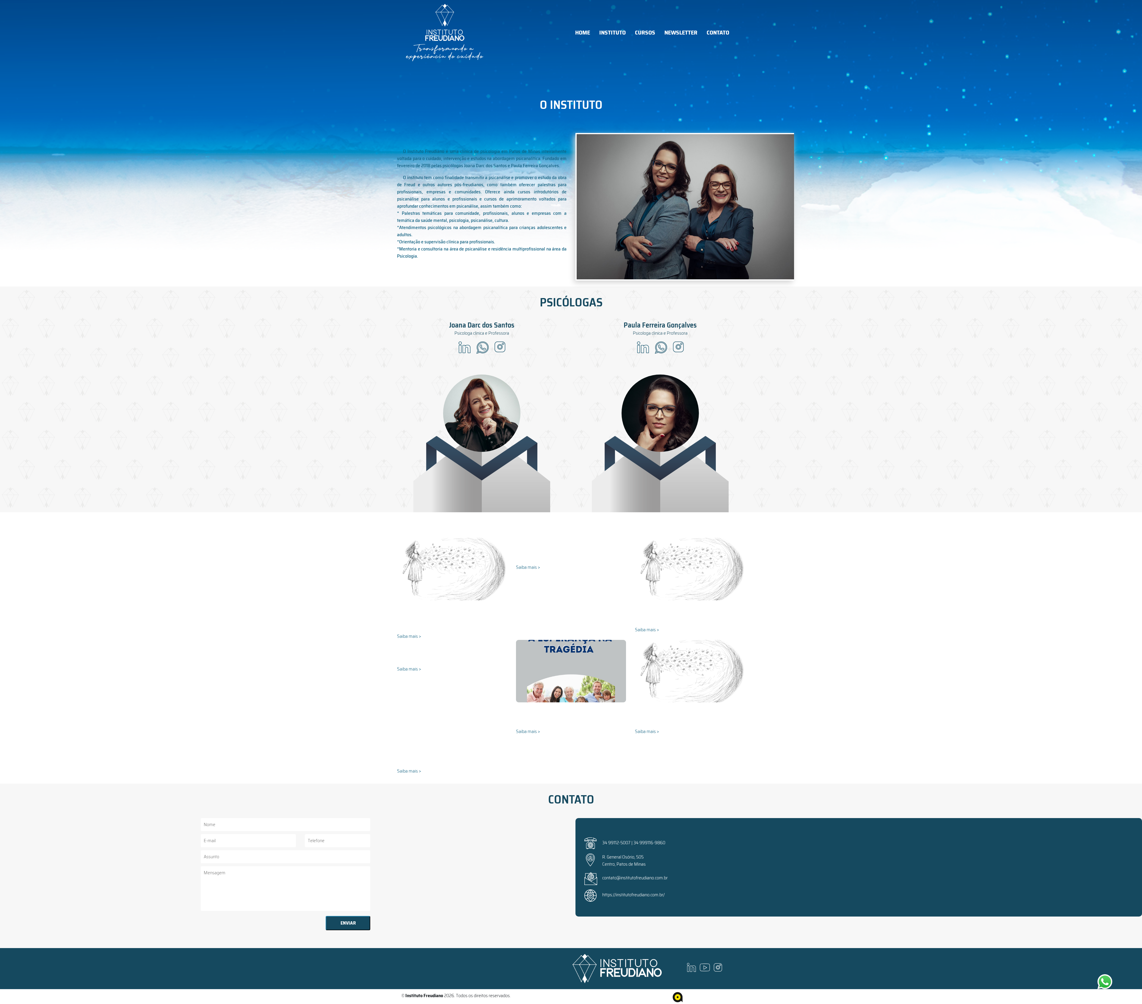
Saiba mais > (409, 636)
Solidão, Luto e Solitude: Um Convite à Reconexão (443, 625)
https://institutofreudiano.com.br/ (633, 894)
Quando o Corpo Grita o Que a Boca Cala (682, 723)
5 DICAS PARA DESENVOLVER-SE (437, 661)
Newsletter (680, 32)
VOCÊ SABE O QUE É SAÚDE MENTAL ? (561, 559)
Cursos (645, 32)
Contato (718, 32)
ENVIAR (348, 923)
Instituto (612, 32)
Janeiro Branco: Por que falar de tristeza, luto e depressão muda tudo (451, 759)
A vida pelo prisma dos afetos (670, 621)
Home (582, 32)
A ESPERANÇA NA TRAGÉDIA (551, 723)
